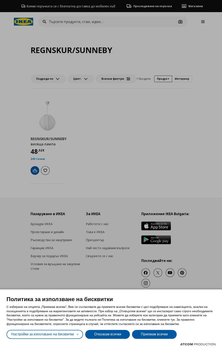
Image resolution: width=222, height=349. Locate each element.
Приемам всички (154, 334)
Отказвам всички (107, 334)
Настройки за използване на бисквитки (42, 334)
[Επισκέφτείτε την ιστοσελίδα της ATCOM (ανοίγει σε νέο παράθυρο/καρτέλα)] (197, 344)
